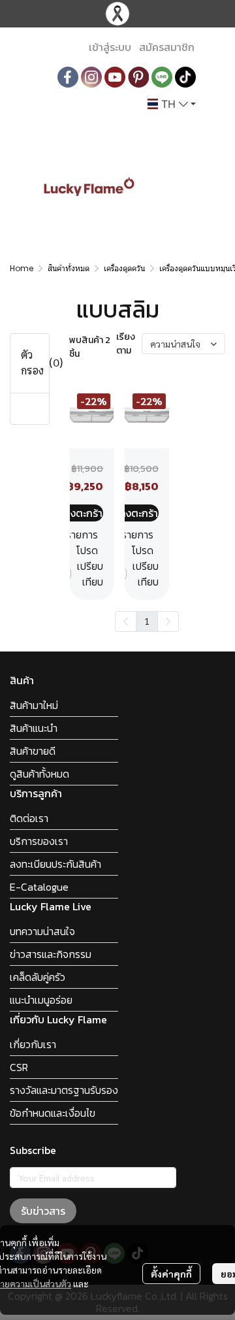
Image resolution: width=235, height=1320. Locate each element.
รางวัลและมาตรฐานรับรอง (64, 1090)
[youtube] (114, 77)
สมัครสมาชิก (167, 47)
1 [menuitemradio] (146, 621)
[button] (172, 104)
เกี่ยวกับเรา (33, 1044)
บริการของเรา (39, 841)
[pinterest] (138, 77)
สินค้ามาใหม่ (34, 705)
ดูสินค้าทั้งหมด (39, 774)
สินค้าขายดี (32, 751)
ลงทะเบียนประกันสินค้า (55, 864)
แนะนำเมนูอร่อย (41, 1000)
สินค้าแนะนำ (33, 728)
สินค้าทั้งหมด (68, 268)
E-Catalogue (39, 887)
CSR (19, 1067)
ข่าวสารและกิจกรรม (50, 954)
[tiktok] (185, 77)
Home (21, 268)
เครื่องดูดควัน (124, 268)
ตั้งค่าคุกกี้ (171, 1273)
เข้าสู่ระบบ (110, 47)
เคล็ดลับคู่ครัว (37, 977)
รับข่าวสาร (43, 1211)
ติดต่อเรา (29, 818)
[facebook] (67, 77)
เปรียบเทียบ (90, 573)
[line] (161, 77)
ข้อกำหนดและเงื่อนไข (52, 1113)
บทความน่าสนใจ (42, 931)
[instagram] (91, 77)
